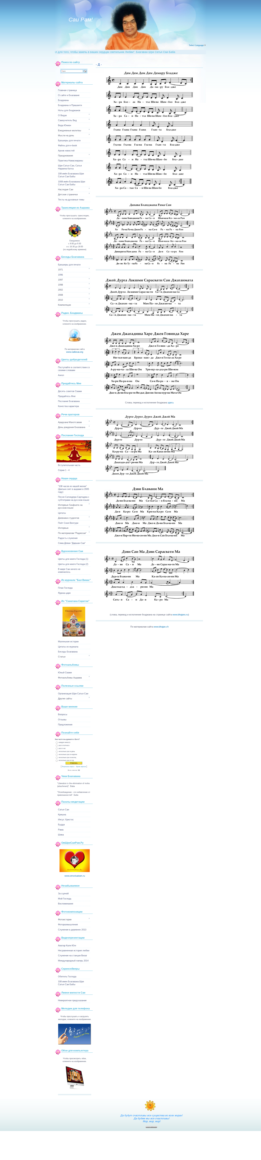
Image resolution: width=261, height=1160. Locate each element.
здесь (171, 402)
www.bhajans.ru (180, 614)
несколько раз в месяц (67, 757)
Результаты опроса (68, 766)
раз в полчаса (64, 745)
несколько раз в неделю (68, 754)
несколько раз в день (67, 751)
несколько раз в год (66, 760)
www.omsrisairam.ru (74, 875)
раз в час (62, 748)
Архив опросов (81, 766)
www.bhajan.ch (161, 627)
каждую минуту (64, 742)
